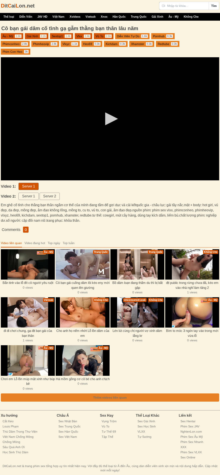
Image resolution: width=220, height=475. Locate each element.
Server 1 (28, 186)
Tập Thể (107, 436)
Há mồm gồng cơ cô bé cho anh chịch (83, 379)
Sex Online (187, 457)
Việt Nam (58, 16)
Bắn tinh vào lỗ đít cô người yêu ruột (28, 283)
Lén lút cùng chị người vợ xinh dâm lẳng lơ (137, 333)
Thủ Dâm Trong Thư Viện (20, 431)
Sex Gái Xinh (146, 421)
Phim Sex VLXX (191, 452)
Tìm (214, 6)
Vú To (105, 426)
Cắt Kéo (8, 421)
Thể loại (8, 16)
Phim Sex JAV (189, 426)
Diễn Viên (25, 16)
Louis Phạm (11, 426)
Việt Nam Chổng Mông (18, 436)
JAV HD (42, 16)
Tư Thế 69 (109, 431)
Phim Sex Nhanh (191, 442)
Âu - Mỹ (173, 16)
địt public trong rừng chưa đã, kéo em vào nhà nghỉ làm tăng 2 (192, 285)
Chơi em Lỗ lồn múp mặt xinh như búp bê (28, 381)
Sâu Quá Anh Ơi (14, 447)
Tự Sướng (144, 436)
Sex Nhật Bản (67, 421)
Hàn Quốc (119, 16)
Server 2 (49, 196)
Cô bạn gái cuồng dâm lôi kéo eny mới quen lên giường (83, 285)
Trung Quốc (139, 16)
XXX (183, 447)
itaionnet (18, 6)
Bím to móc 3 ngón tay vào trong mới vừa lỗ (192, 333)
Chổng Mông (11, 442)
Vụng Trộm (109, 421)
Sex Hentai (187, 421)
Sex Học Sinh (147, 426)
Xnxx (104, 16)
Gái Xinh (157, 16)
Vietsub (91, 16)
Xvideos (75, 16)
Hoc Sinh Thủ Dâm (15, 452)
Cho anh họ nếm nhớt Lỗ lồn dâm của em (82, 333)
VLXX (141, 431)
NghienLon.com (191, 431)
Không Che (191, 16)
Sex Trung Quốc (69, 426)
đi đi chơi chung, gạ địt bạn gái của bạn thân (28, 333)
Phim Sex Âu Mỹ (191, 436)
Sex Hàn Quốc (68, 431)
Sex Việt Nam (67, 436)
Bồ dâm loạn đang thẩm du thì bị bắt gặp (137, 285)
